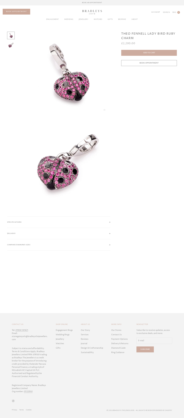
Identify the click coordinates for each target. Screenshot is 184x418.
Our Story (85, 330)
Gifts (58, 348)
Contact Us (116, 334)
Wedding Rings (63, 334)
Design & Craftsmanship (92, 348)
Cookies (29, 410)
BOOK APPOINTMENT (16, 12)
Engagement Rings (64, 330)
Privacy (14, 410)
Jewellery (83, 19)
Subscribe (145, 349)
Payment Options (119, 339)
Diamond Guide (118, 348)
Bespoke (122, 19)
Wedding (68, 19)
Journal (84, 343)
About (134, 19)
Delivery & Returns (119, 343)
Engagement (52, 19)
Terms (21, 410)
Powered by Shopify (163, 410)
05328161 (28, 391)
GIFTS (110, 19)
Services (84, 334)
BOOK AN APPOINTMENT (92, 3)
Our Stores (116, 330)
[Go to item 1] (11, 35)
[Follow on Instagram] (13, 401)
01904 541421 (21, 330)
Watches (98, 19)
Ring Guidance (117, 352)
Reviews (84, 339)
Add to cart (149, 52)
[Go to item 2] (11, 45)
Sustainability (87, 352)
